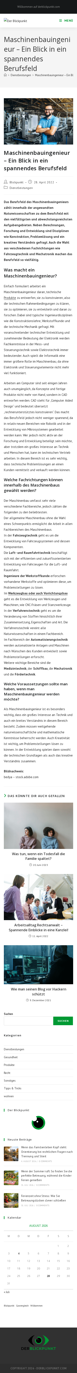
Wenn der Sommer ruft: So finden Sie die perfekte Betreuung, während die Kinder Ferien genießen (46, 1176)
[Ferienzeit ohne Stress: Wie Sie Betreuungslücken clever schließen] (11, 1200)
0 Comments (45, 1161)
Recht (7, 1073)
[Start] (5, 75)
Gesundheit (11, 1057)
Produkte (10, 298)
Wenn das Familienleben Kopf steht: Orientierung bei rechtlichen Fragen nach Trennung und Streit (47, 1151)
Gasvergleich (22, 1305)
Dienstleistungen (21, 188)
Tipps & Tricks (12, 1088)
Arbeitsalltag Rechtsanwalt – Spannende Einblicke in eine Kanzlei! (38, 927)
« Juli (7, 1292)
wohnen (9, 1096)
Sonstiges (10, 1080)
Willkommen (36, 1305)
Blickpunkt (17, 182)
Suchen (8, 1014)
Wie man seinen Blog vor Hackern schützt (38, 991)
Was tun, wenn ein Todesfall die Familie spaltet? (38, 856)
